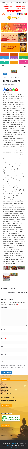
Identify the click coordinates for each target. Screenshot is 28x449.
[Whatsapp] (13, 89)
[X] (7, 89)
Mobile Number (6, 330)
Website (3, 354)
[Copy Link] (16, 89)
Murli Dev (14, 84)
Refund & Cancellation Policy (9, 400)
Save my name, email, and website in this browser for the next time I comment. (13, 366)
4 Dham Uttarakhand (14, 62)
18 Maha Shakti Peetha (14, 54)
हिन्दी (13, 14)
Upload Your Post (6, 387)
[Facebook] (4, 89)
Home (2, 384)
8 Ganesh (23, 58)
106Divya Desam (14, 58)
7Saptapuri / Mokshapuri (23, 61)
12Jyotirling (4, 58)
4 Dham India (4, 62)
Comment (4, 307)
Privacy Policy (5, 390)
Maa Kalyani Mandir (9, 288)
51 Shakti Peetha (4, 54)
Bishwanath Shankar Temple (16, 292)
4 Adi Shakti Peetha (23, 54)
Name (3, 339)
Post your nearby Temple (14, 11)
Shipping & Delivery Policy (8, 397)
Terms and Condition (6, 394)
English (10, 14)
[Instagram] (10, 89)
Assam (4, 73)
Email (3, 346)
